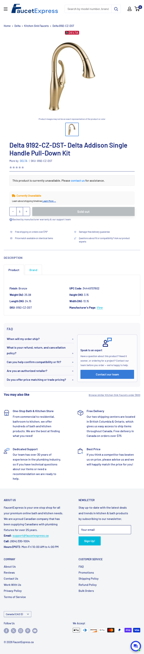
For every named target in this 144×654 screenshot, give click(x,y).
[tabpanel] (72, 295)
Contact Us (11, 578)
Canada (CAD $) (14, 614)
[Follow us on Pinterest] (27, 630)
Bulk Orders (86, 590)
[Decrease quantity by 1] (13, 211)
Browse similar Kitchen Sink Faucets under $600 (114, 394)
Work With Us (12, 584)
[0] (137, 9)
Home (7, 25)
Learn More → (49, 201)
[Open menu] (6, 9)
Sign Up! (89, 541)
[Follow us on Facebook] (6, 630)
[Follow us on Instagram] (20, 630)
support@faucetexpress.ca (31, 535)
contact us (78, 180)
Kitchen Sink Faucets (36, 25)
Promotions (86, 572)
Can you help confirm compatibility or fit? (34, 362)
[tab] (14, 270)
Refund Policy (88, 584)
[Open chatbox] (135, 646)
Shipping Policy (89, 578)
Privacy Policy (13, 590)
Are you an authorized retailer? (27, 370)
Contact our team (107, 374)
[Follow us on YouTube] (35, 630)
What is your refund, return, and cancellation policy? (36, 350)
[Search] (116, 9)
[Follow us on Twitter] (13, 630)
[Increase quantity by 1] (26, 211)
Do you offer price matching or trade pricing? (36, 379)
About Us (10, 566)
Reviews (9, 572)
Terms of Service (15, 597)
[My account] (129, 9)
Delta (17, 25)
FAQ (81, 566)
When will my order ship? (23, 339)
